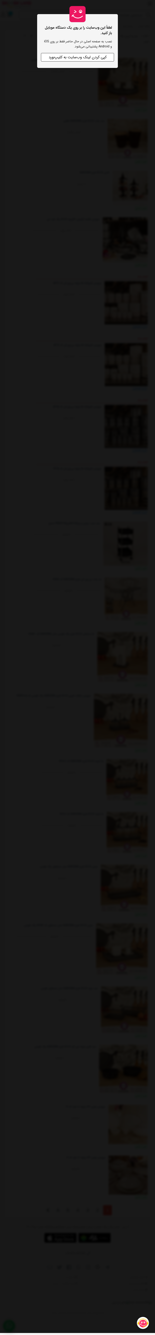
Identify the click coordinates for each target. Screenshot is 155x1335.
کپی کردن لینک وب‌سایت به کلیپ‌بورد (78, 57)
